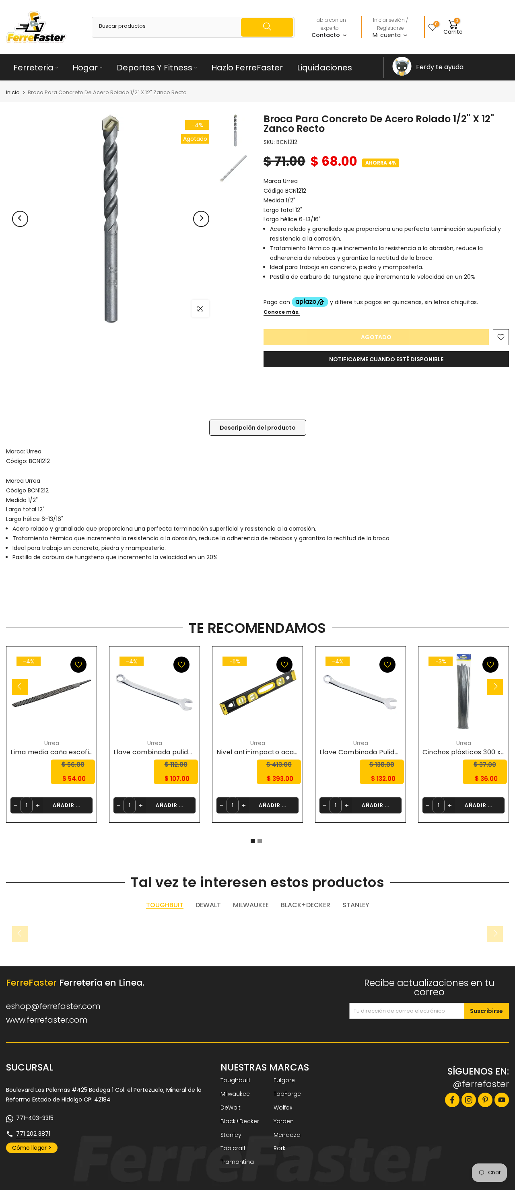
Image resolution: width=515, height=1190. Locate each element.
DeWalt (230, 1108)
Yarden (284, 1121)
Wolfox (283, 1108)
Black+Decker (239, 1121)
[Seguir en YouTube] (501, 1100)
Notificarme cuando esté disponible (386, 359)
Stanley (230, 1135)
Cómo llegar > (32, 1148)
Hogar (85, 67)
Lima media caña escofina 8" (58, 751)
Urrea (34, 451)
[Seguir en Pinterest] (485, 1100)
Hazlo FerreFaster (247, 67)
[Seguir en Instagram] (468, 1100)
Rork (280, 1148)
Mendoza (287, 1135)
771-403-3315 (35, 1118)
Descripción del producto (258, 427)
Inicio (13, 92)
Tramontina (237, 1162)
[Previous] (20, 219)
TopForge (287, 1094)
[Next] (201, 219)
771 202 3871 (33, 1134)
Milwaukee (235, 1094)
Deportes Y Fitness (154, 67)
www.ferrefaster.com (47, 1019)
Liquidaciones (324, 67)
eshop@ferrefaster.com (53, 1006)
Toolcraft (233, 1148)
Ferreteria (33, 67)
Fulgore (284, 1080)
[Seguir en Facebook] (452, 1100)
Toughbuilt (235, 1080)
